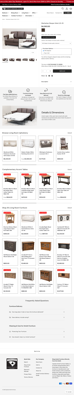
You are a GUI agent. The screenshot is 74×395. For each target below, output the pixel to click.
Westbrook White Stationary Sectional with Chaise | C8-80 (9, 153)
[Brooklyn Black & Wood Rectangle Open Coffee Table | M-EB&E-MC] (10, 180)
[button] (70, 8)
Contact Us (58, 13)
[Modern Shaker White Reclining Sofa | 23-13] (28, 143)
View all (70, 133)
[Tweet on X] (46, 75)
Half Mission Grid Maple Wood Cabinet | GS (10, 255)
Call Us (38, 365)
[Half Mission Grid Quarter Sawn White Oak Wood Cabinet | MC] (46, 246)
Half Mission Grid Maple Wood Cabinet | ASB (46, 285)
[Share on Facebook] (49, 75)
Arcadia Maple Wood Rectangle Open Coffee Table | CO (45, 228)
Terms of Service (28, 377)
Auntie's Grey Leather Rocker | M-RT (63, 153)
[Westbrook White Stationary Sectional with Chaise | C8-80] (10, 143)
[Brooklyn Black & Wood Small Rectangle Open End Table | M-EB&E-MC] (28, 180)
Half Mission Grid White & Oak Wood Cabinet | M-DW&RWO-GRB (28, 286)
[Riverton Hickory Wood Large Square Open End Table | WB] (10, 218)
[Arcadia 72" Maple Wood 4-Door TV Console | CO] (10, 275)
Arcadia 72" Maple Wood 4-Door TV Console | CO (9, 286)
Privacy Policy (27, 374)
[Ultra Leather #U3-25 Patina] (43, 30)
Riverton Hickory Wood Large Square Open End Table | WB (10, 228)
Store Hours (50, 13)
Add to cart (62, 71)
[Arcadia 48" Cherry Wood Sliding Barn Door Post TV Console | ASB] (28, 246)
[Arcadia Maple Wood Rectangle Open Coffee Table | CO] (46, 218)
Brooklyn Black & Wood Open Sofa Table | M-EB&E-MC (63, 190)
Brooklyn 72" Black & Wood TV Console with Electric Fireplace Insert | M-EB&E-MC (63, 257)
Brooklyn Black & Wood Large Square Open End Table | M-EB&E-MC (46, 191)
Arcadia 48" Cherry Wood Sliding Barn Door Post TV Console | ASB (27, 257)
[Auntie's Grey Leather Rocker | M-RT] (63, 143)
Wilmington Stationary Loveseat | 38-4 (45, 153)
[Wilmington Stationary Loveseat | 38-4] (46, 143)
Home (3, 19)
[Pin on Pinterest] (52, 75)
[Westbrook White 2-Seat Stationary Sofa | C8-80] (28, 218)
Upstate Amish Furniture (11, 389)
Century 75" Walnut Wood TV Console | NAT (62, 286)
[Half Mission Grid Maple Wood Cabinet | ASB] (46, 275)
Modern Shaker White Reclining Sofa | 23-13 (27, 153)
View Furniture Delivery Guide (60, 4)
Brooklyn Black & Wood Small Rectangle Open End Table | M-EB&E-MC (28, 191)
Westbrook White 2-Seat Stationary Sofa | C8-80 (27, 228)
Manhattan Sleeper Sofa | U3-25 (12, 19)
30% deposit (47, 50)
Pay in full (46, 53)
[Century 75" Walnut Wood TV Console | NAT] (63, 275)
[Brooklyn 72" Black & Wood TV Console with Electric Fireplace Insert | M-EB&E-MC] (63, 246)
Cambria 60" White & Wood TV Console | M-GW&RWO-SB (63, 228)
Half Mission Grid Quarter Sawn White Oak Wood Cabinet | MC (45, 257)
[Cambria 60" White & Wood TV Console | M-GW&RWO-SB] (63, 218)
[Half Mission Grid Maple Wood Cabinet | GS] (10, 246)
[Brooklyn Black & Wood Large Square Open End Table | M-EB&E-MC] (46, 180)
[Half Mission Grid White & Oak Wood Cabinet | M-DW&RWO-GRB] (28, 275)
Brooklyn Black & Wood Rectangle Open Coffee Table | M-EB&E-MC (10, 191)
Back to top (37, 351)
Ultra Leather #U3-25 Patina (48, 37)
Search (26, 362)
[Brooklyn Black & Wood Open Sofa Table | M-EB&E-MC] (63, 180)
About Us (38, 370)
